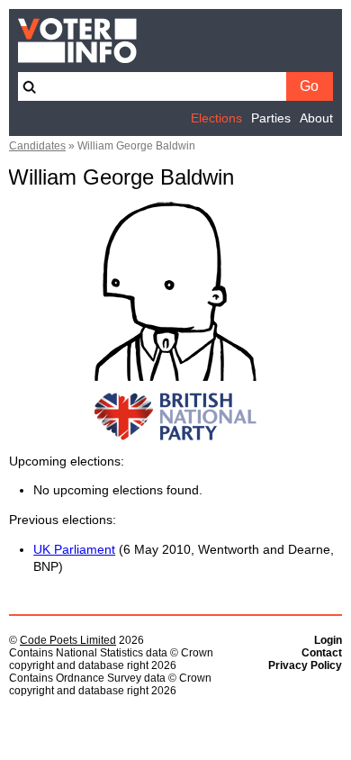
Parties (271, 118)
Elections (216, 118)
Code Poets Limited (68, 640)
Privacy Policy (305, 665)
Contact (322, 653)
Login (328, 640)
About (316, 118)
